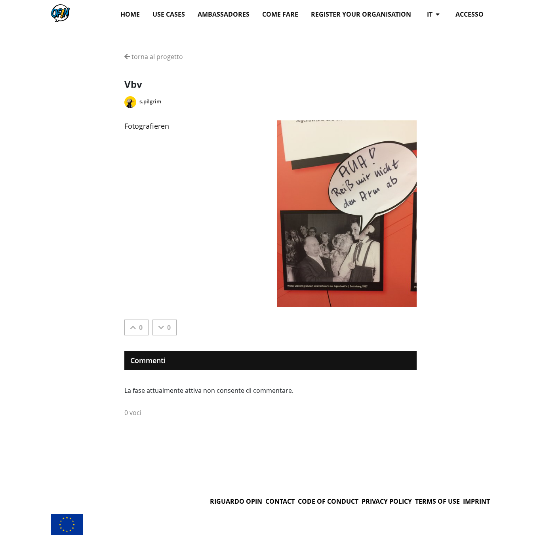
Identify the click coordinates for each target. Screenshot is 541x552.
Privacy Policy (387, 501)
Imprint (476, 501)
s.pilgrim (150, 101)
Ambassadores (224, 14)
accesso (469, 14)
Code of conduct (328, 501)
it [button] (430, 14)
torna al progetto (156, 56)
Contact (280, 501)
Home (130, 14)
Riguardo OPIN (236, 501)
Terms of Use (437, 501)
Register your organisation (361, 14)
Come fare (280, 14)
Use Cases (168, 14)
